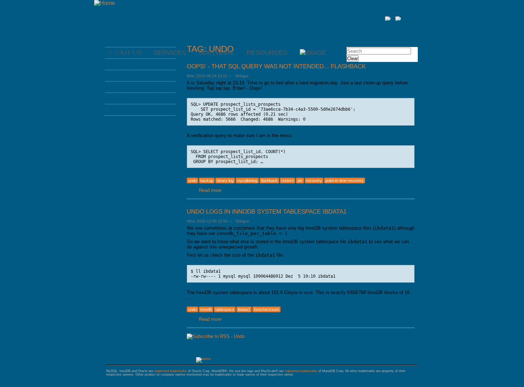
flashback (269, 180)
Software (217, 52)
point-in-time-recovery (344, 180)
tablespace (224, 309)
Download (126, 98)
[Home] (104, 3)
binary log (225, 180)
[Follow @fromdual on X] (203, 359)
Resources (267, 52)
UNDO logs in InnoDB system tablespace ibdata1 (266, 211)
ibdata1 (244, 309)
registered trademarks (170, 371)
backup (206, 180)
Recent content (136, 109)
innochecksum (266, 309)
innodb (206, 309)
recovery (314, 180)
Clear (352, 58)
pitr (300, 180)
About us (124, 52)
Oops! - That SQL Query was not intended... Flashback (276, 66)
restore (287, 180)
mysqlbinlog (247, 180)
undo (192, 180)
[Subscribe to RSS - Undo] (216, 336)
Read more (210, 190)
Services (124, 64)
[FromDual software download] (313, 52)
